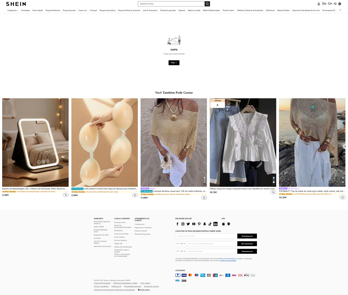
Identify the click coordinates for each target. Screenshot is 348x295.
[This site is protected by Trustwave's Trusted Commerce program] (177, 281)
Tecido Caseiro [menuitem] (228, 10)
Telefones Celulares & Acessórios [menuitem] (250, 10)
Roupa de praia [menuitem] (69, 10)
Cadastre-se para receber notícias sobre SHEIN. (198, 231)
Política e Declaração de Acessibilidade (122, 255)
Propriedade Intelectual (132, 286)
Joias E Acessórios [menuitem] (150, 10)
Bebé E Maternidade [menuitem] (211, 10)
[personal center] (318, 3)
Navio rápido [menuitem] (37, 10)
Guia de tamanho (120, 240)
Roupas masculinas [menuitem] (107, 10)
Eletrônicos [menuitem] (270, 10)
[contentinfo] (216, 275)
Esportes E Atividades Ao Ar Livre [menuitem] (306, 10)
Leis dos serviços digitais (100, 242)
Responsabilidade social (100, 231)
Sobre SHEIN (99, 227)
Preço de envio (119, 222)
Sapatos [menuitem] (181, 10)
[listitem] (35, 149)
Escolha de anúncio (151, 286)
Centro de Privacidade (102, 283)
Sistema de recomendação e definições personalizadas (114, 290)
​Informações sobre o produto (121, 251)
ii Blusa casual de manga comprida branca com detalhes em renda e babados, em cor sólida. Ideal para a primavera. (243, 189)
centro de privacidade (228, 261)
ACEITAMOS (180, 270)
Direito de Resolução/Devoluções (122, 226)
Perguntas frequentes (142, 234)
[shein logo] (16, 4)
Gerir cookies (145, 283)
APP (223, 219)
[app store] (223, 225)
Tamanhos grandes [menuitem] (168, 10)
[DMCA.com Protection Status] (183, 281)
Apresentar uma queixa (102, 246)
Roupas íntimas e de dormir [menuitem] (129, 10)
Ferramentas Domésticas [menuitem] (332, 10)
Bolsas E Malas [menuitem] (283, 10)
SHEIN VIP (118, 244)
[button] (335, 3)
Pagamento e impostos (143, 228)
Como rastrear (119, 237)
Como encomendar (121, 234)
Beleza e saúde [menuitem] (194, 10)
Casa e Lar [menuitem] (82, 10)
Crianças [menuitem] (93, 10)
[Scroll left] (337, 10)
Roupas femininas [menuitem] (53, 10)
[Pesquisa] (207, 3)
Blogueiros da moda (101, 235)
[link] (324, 3)
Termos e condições (101, 286)
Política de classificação (123, 247)
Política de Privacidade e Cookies (230, 259)
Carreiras (97, 238)
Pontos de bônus (141, 231)
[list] (197, 224)
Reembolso (118, 231)
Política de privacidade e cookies (125, 283)
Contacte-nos (140, 224)
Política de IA (116, 286)
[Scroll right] (340, 10)
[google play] (229, 225)
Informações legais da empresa (102, 222)
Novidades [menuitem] (25, 10)
